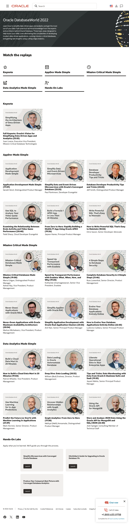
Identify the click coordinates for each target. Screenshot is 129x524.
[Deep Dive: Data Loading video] (64, 360)
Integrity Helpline (95, 509)
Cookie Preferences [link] (46, 509)
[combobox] (64, 6)
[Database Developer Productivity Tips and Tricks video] (106, 171)
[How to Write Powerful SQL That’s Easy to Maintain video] (106, 213)
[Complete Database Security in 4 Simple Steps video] (106, 261)
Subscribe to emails (80, 509)
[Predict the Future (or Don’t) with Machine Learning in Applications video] (22, 404)
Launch (27, 466)
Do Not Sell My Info (31, 509)
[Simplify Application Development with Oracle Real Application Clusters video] (64, 309)
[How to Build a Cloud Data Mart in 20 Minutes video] (22, 360)
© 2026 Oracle (8, 509)
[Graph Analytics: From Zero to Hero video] (64, 404)
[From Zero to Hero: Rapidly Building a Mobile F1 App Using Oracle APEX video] (64, 213)
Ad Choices (59, 509)
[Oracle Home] (20, 6)
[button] (7, 6)
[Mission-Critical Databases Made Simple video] (22, 261)
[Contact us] (121, 6)
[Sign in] (116, 6)
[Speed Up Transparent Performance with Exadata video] (64, 261)
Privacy (20, 509)
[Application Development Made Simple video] (22, 171)
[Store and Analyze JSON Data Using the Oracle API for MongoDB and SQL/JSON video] (106, 404)
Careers (68, 509)
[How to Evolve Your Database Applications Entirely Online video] (106, 309)
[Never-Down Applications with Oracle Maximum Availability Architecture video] (22, 309)
